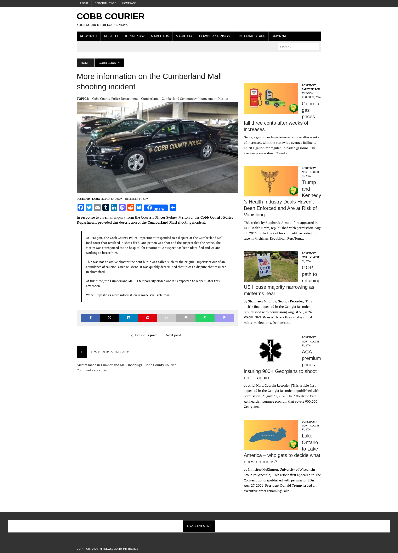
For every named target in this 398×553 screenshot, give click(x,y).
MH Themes (130, 548)
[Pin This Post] (147, 318)
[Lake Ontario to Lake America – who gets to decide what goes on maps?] (271, 447)
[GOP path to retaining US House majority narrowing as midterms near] (271, 278)
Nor (304, 172)
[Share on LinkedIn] (128, 318)
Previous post (146, 335)
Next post (173, 335)
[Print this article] (185, 318)
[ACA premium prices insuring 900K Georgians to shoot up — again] (271, 363)
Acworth (88, 36)
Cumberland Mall (162, 222)
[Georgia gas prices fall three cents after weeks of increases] (271, 110)
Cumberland (150, 98)
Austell (111, 36)
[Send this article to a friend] (166, 318)
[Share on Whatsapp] (205, 318)
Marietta (184, 36)
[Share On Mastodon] (224, 318)
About (84, 3)
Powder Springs (214, 36)
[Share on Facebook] (90, 318)
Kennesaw (134, 36)
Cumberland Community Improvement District (195, 98)
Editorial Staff (105, 3)
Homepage (129, 3)
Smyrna (279, 36)
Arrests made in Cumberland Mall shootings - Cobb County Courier (126, 365)
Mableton (160, 36)
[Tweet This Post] (109, 318)
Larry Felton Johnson (107, 198)
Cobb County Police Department (115, 98)
